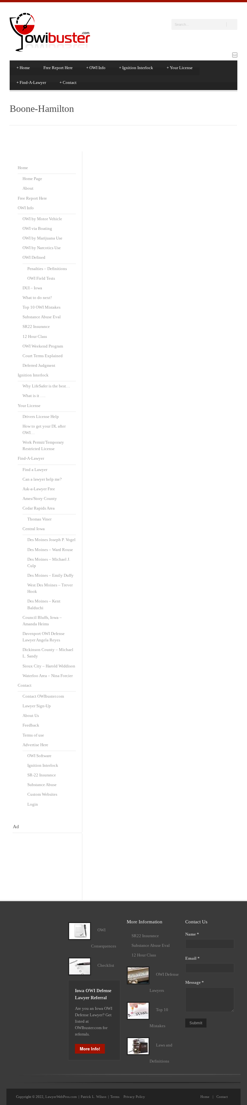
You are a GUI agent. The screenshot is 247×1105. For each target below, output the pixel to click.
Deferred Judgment (39, 365)
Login (32, 804)
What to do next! (37, 297)
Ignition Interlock (136, 67)
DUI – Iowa (32, 287)
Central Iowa (34, 528)
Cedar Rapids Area (39, 508)
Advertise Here (35, 744)
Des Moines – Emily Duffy (50, 575)
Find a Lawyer (35, 469)
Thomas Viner (39, 519)
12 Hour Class (35, 336)
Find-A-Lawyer (31, 82)
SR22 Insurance (36, 326)
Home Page (32, 178)
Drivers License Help (41, 416)
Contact (68, 82)
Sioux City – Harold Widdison (49, 666)
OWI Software (39, 755)
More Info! (90, 1049)
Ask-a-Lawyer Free (39, 488)
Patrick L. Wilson (93, 1097)
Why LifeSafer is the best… (46, 386)
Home (23, 67)
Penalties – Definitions (47, 268)
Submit (195, 1023)
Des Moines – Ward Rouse (50, 549)
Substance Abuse (42, 784)
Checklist (105, 965)
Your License (180, 67)
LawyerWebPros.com (61, 1097)
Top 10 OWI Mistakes (41, 307)
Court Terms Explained (43, 355)
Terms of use (33, 735)
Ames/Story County (40, 498)
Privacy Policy (134, 1097)
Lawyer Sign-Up (37, 705)
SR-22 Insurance (41, 775)
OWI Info (95, 67)
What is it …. (34, 395)
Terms (114, 1097)
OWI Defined (34, 257)
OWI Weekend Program (43, 346)
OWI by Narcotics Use (42, 247)
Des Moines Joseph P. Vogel (51, 539)
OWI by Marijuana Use (42, 238)
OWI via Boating (37, 228)
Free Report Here (58, 67)
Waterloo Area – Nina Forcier (48, 675)
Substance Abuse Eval (42, 316)
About (28, 188)
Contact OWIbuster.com (43, 696)
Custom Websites (42, 794)
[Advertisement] (44, 861)
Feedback (31, 725)
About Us (31, 715)
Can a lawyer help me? (42, 479)
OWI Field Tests (41, 278)
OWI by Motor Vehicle (42, 218)
